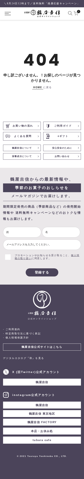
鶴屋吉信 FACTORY (42, 422)
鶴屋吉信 (42, 382)
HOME (37, 87)
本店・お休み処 (42, 431)
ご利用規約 (13, 329)
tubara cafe (42, 440)
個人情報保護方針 (17, 337)
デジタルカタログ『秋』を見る (23, 358)
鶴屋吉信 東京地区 (42, 413)
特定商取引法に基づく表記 (23, 333)
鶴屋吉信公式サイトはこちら (42, 346)
